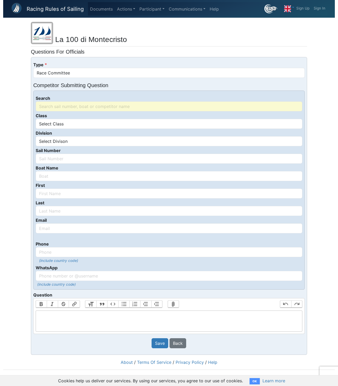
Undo (285, 304)
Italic (52, 304)
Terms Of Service (154, 362)
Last (40, 202)
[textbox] (169, 321)
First (40, 185)
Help (214, 9)
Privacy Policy (190, 362)
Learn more (273, 380)
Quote (101, 304)
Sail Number (48, 150)
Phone (42, 244)
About (127, 362)
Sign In (319, 8)
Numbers (134, 304)
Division (44, 133)
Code (112, 304)
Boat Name (47, 168)
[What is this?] (273, 9)
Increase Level (156, 304)
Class (41, 115)
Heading (90, 304)
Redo (296, 304)
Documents (101, 9)
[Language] (289, 7)
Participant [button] (150, 9)
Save (160, 343)
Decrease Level (145, 304)
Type (38, 64)
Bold (41, 304)
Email (41, 220)
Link (74, 304)
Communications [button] (185, 9)
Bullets (123, 304)
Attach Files (173, 304)
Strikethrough (63, 304)
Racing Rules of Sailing (55, 9)
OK (254, 381)
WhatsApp (47, 267)
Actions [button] (124, 9)
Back (178, 343)
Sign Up (302, 8)
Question (42, 295)
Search (43, 98)
